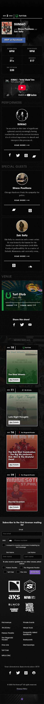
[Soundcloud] (30, 266)
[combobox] (11, 540)
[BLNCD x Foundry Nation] (14, 607)
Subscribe (35, 572)
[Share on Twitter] (22, 325)
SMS (4, 540)
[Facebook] (10, 155)
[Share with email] (30, 325)
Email (21, 529)
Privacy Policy (22, 689)
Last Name (32, 552)
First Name (10, 552)
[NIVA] (29, 597)
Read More (20, 145)
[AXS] (14, 597)
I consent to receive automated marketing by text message (23, 546)
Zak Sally (22, 235)
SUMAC (22, 124)
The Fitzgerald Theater (31, 568)
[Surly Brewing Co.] (29, 586)
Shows (9, 305)
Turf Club (10, 572)
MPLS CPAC (6, 656)
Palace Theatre (11, 568)
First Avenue (6, 623)
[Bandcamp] (34, 156)
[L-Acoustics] (14, 586)
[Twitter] (18, 155)
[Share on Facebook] (14, 325)
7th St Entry (6, 628)
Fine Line (23, 572)
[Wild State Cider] (29, 607)
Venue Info (26, 305)
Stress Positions (22, 188)
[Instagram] (26, 155)
